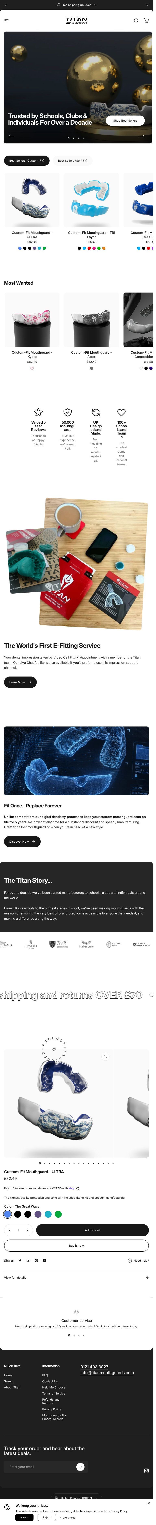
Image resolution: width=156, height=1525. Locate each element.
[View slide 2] (74, 1335)
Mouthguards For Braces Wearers (54, 1417)
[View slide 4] (83, 1335)
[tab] (27, 161)
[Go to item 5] (59, 1163)
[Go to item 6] (64, 1163)
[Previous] (5, 5)
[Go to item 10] (83, 1163)
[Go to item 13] (98, 1163)
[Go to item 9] (79, 1163)
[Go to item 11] (88, 1163)
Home (8, 1375)
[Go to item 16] (113, 1163)
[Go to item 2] (44, 1163)
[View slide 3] (79, 1335)
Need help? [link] (141, 1260)
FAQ (45, 1375)
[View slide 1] (69, 1335)
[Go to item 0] (40, 1163)
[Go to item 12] (93, 1163)
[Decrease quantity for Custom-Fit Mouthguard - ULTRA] (9, 1230)
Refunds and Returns (51, 1401)
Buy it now (76, 1245)
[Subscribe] (80, 1467)
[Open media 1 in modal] (105, 1057)
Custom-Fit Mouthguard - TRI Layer (91, 235)
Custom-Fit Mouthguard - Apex (91, 354)
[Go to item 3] (49, 1163)
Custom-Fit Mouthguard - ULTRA (32, 235)
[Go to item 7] (69, 1163)
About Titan (12, 1387)
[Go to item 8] (74, 1163)
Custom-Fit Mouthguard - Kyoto (32, 354)
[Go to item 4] (54, 1163)
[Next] (147, 5)
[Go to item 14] (103, 1163)
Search (9, 1381)
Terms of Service (53, 1393)
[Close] (149, 1503)
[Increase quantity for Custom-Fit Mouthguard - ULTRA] (28, 1230)
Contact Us (50, 1381)
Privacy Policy (51, 1409)
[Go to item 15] (108, 1163)
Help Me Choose (53, 1387)
